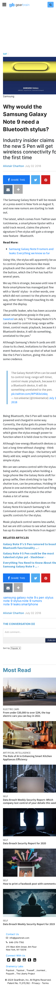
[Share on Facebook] (16, 179)
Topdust (20, 970)
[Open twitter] (8, 960)
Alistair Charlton (13, 166)
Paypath (10, 973)
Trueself (30, 970)
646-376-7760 (16, 942)
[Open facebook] (13, 960)
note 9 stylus (12, 600)
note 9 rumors (32, 600)
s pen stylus (44, 597)
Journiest (41, 970)
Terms (45, 983)
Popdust (10, 970)
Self (5, 54)
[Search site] (50, 4)
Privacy (36, 983)
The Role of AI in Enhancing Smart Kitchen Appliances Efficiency (27, 757)
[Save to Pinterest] (45, 179)
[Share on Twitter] (35, 179)
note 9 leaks (12, 604)
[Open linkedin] (34, 960)
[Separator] (18, 189)
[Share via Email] (8, 189)
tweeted (8, 319)
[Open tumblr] (29, 960)
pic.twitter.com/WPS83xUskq (29, 394)
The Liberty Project (25, 973)
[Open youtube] (24, 960)
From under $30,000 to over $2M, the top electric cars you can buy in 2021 (26, 714)
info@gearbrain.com (19, 938)
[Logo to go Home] (19, 5)
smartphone (29, 604)
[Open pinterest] (19, 960)
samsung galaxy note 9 (19, 597)
